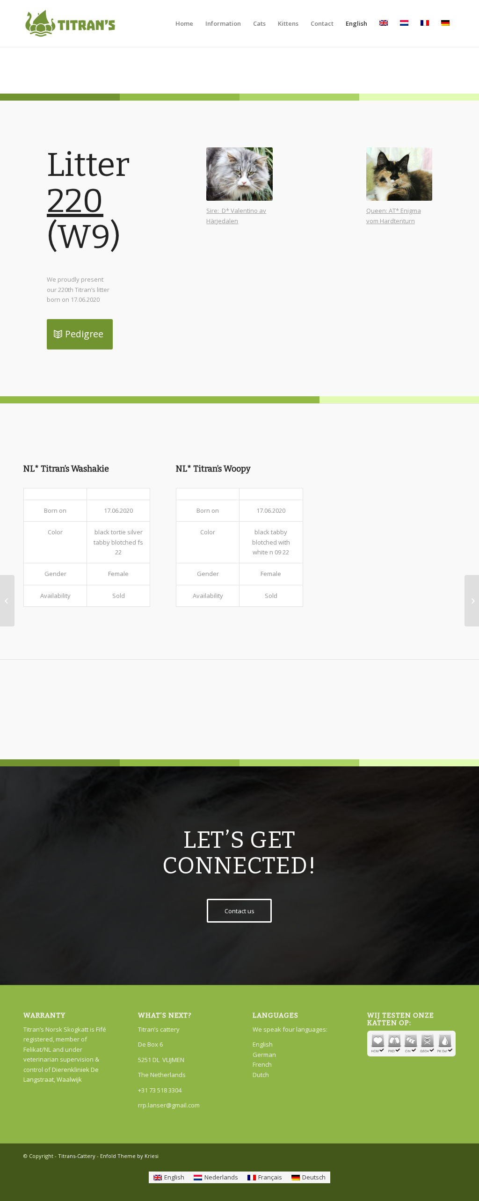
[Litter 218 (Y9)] (7, 600)
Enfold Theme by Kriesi (129, 1155)
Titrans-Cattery (76, 1155)
